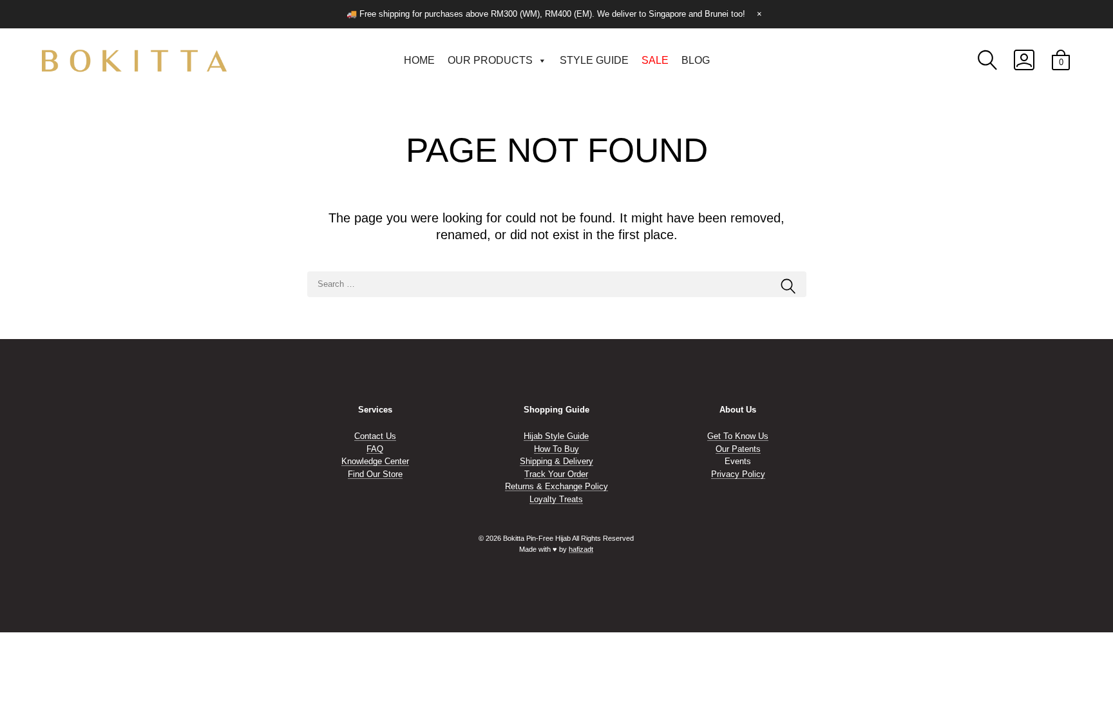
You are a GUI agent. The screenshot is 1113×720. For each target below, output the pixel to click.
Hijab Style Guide (556, 436)
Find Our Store (375, 474)
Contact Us (375, 436)
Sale (655, 60)
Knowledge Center (375, 461)
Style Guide (594, 60)
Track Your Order (556, 474)
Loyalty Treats (556, 499)
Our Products (490, 60)
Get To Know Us (737, 436)
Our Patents (738, 449)
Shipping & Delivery (556, 461)
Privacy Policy (738, 474)
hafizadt (581, 549)
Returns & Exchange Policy (556, 486)
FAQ (374, 449)
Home (419, 60)
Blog (695, 60)
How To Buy (556, 449)
